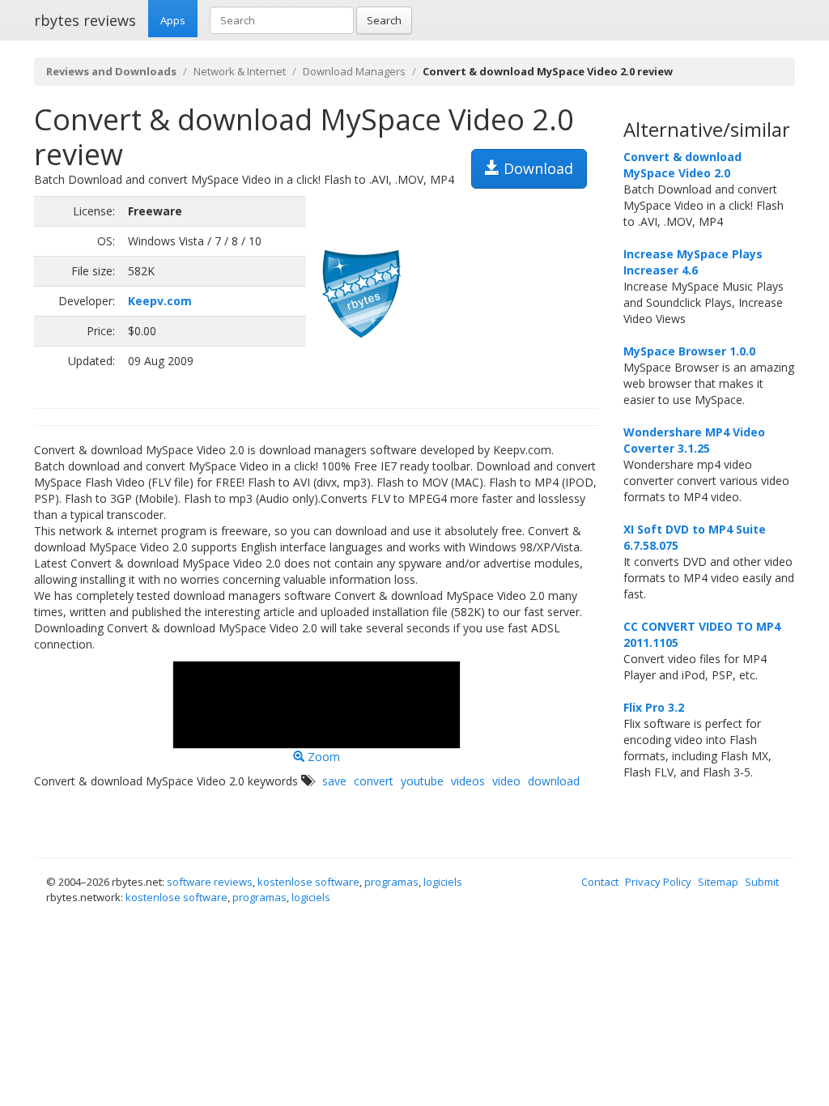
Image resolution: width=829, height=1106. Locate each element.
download (554, 781)
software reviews (210, 881)
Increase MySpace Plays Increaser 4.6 (693, 262)
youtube (422, 781)
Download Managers (354, 71)
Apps (172, 20)
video (506, 781)
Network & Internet (239, 71)
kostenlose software (308, 881)
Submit (762, 881)
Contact (600, 881)
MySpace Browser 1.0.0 (689, 351)
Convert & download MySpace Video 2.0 (682, 165)
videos (468, 781)
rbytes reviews (85, 20)
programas (391, 881)
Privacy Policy (658, 881)
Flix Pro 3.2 (653, 707)
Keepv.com (160, 300)
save (334, 781)
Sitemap (718, 881)
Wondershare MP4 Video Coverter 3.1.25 (694, 440)
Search (384, 20)
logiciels (442, 881)
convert (373, 781)
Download (536, 168)
